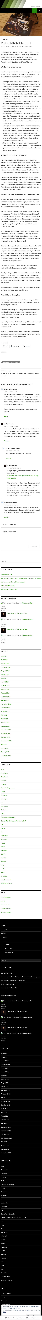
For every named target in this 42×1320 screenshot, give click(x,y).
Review (3, 861)
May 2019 (4, 656)
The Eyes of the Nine (7, 585)
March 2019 (5, 663)
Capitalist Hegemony (7, 788)
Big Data (7, 944)
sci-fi (2, 869)
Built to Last (9, 948)
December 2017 (6, 667)
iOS (2, 832)
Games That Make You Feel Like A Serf (13, 821)
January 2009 (5, 752)
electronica (4, 806)
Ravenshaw (16, 47)
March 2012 (5, 722)
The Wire (4, 876)
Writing (3, 933)
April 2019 (4, 660)
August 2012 (5, 711)
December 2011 (6, 730)
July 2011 (4, 744)
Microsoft (4, 839)
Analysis (3, 780)
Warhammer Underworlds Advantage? (13, 582)
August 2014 (5, 685)
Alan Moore (4, 777)
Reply (7, 416)
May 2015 (4, 678)
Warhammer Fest (6, 574)
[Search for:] (21, 561)
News (3, 847)
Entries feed (5, 905)
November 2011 (6, 733)
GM (2, 824)
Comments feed (6, 908)
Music (3, 843)
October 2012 (5, 708)
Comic (3, 791)
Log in (3, 901)
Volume (5, 929)
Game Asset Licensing (8, 817)
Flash (5, 941)
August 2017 (5, 671)
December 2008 (6, 755)
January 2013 (5, 700)
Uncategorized (5, 880)
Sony (2, 872)
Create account (6, 897)
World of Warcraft (6, 883)
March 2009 (5, 748)
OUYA (3, 854)
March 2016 (5, 674)
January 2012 (5, 726)
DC (2, 802)
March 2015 (5, 682)
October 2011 (5, 737)
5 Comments (28, 47)
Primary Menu (39, 10)
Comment (4, 39)
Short (5, 937)
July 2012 (4, 715)
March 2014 (5, 689)
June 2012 (4, 719)
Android (3, 784)
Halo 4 (3, 828)
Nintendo (4, 850)
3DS (2, 769)
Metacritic (4, 835)
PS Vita (3, 858)
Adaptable (4, 773)
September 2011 (6, 741)
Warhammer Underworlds (11, 362)
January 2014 (5, 693)
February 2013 (5, 696)
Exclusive (4, 810)
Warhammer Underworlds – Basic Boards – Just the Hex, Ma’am (20, 373)
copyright (4, 799)
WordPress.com (6, 912)
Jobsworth (9, 952)
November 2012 (6, 704)
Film (2, 813)
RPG (2, 865)
